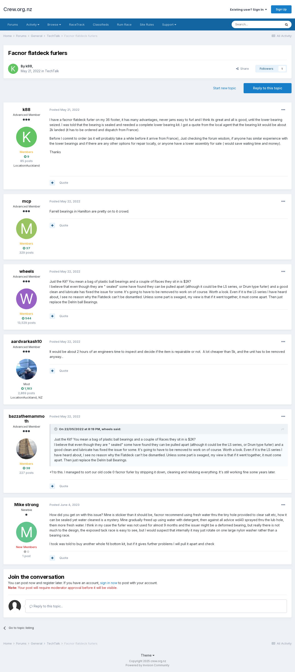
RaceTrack (77, 24)
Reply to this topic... (48, 606)
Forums (13, 24)
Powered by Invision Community (147, 665)
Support (168, 24)
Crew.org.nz (17, 9)
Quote (63, 182)
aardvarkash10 (26, 341)
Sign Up (281, 9)
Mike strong (26, 504)
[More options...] (283, 110)
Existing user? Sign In (247, 9)
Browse (53, 24)
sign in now (108, 583)
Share (244, 68)
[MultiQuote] (52, 183)
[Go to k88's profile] (13, 69)
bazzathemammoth (26, 419)
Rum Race (124, 24)
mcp (26, 201)
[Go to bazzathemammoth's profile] (26, 448)
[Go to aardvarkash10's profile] (26, 369)
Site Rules (147, 24)
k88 (29, 66)
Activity (32, 24)
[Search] (286, 24)
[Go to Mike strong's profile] (26, 532)
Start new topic (224, 88)
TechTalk (52, 71)
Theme (147, 655)
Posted (65, 109)
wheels (26, 271)
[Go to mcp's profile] (26, 228)
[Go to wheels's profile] (26, 298)
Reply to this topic (267, 88)
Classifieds (101, 24)
